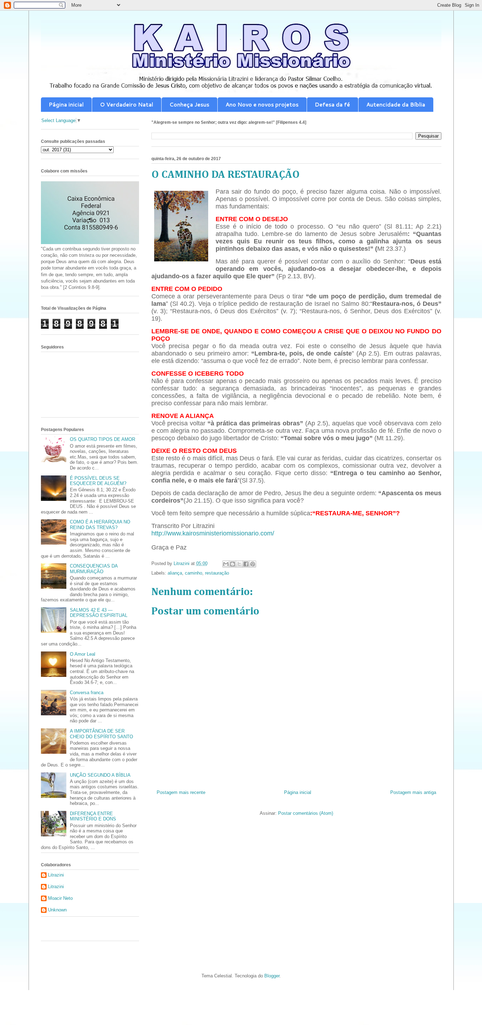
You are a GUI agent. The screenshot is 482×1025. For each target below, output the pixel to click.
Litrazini (56, 875)
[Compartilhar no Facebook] (245, 564)
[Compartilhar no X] (239, 564)
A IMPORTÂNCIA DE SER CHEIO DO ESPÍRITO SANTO (101, 733)
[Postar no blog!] (232, 564)
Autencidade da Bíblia (395, 104)
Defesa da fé (332, 104)
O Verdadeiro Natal (126, 104)
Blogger (271, 975)
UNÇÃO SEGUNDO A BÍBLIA (100, 775)
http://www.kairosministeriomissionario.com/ (212, 533)
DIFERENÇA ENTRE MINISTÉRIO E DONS (93, 816)
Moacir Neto (60, 898)
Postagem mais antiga (413, 792)
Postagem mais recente (181, 792)
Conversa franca (86, 692)
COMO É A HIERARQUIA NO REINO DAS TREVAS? (100, 524)
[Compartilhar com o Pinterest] (252, 564)
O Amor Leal (82, 654)
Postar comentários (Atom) (305, 813)
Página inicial (66, 104)
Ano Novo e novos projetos (262, 104)
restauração (217, 573)
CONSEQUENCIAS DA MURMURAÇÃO (94, 568)
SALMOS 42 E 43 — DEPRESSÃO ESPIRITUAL (98, 612)
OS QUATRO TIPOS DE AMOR (102, 439)
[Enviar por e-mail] (225, 564)
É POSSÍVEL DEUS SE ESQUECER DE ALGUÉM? (98, 480)
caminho (193, 573)
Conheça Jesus (189, 104)
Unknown (57, 909)
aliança (175, 573)
